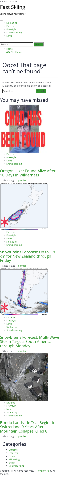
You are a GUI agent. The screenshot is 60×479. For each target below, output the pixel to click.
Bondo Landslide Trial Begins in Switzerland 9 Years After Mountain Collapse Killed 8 (28, 427)
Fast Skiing (12, 6)
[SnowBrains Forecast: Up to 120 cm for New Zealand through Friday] (24, 205)
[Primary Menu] (1, 20)
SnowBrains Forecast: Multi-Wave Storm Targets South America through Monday (29, 341)
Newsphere (42, 470)
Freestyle (11, 29)
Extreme (10, 26)
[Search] (1, 40)
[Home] (1, 18)
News (9, 35)
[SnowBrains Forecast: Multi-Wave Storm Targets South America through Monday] (24, 291)
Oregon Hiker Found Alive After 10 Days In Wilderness (28, 173)
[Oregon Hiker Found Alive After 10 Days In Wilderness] (24, 128)
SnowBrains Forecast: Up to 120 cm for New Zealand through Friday (28, 256)
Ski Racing (11, 22)
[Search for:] (16, 44)
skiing (12, 462)
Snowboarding (14, 32)
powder (22, 180)
